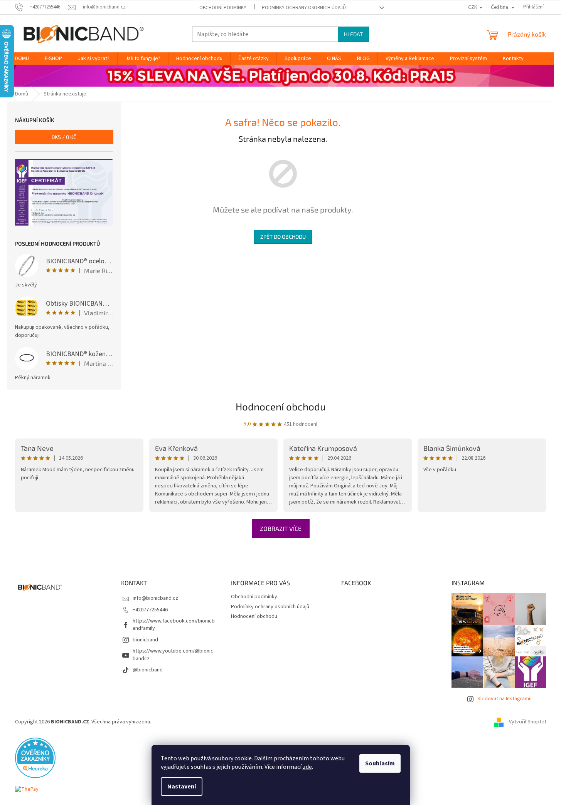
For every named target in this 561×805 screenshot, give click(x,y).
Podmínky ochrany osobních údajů (304, 7)
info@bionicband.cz (155, 598)
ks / (64, 137)
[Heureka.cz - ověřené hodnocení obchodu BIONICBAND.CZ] (35, 757)
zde (307, 767)
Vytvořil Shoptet (527, 722)
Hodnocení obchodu (281, 406)
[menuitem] (22, 58)
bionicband (145, 640)
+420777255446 (150, 610)
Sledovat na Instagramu (504, 699)
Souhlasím (380, 763)
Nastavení (181, 786)
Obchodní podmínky (222, 7)
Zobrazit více (281, 528)
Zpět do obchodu (283, 236)
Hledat (353, 34)
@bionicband (148, 670)
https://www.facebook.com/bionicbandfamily (174, 624)
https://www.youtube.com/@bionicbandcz (173, 654)
